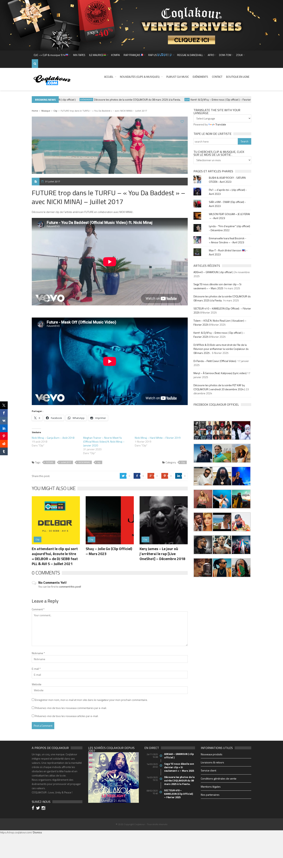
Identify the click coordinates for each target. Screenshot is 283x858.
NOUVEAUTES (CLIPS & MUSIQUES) (140, 77)
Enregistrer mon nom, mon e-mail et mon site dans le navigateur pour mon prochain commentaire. (91, 700)
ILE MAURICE (96, 55)
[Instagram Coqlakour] (44, 808)
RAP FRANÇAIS (132, 55)
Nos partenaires (210, 795)
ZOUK (239, 55)
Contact (217, 77)
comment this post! (70, 587)
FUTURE (49, 462)
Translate (220, 124)
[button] (203, 430)
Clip (174, 99)
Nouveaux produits (211, 754)
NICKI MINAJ (84, 462)
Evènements (73, 99)
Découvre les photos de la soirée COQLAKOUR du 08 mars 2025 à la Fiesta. (124, 100)
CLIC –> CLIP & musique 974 (49, 55)
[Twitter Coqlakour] (38, 808)
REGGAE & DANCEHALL (190, 55)
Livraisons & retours (212, 762)
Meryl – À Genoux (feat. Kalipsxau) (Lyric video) (220, 373)
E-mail (36, 669)
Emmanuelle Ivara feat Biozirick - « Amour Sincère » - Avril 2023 (227, 240)
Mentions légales (211, 787)
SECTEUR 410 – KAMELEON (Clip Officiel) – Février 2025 (178, 794)
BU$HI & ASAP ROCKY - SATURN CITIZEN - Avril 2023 (227, 180)
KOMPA (115, 55)
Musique (45, 111)
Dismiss (37, 832)
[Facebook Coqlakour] (33, 808)
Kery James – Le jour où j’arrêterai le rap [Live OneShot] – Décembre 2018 (162, 554)
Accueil (108, 77)
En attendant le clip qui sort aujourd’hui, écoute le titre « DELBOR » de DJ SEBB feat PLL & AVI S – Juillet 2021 (55, 556)
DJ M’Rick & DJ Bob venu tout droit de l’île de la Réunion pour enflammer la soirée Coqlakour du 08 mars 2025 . (221, 349)
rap (98, 462)
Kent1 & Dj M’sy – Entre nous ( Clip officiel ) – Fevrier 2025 (211, 100)
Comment (38, 609)
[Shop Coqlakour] (141, 25)
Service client (208, 770)
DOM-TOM (225, 55)
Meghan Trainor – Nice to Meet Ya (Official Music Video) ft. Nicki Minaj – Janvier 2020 (104, 441)
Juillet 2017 (66, 462)
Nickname (38, 653)
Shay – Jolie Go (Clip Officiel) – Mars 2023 (109, 551)
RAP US (152, 55)
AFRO (211, 55)
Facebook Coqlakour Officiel (216, 404)
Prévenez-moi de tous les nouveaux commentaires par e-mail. (71, 708)
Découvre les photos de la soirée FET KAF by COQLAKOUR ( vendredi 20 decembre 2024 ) (219, 387)
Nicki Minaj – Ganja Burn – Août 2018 (53, 438)
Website (36, 684)
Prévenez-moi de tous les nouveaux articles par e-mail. (66, 716)
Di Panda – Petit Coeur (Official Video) (215, 361)
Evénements (200, 77)
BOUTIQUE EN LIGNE (237, 77)
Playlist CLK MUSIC (177, 77)
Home (35, 111)
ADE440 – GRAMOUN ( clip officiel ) (213, 272)
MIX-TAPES (79, 55)
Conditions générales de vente (218, 778)
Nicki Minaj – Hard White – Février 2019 (158, 438)
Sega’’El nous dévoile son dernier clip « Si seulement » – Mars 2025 (217, 286)
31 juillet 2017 (52, 181)
